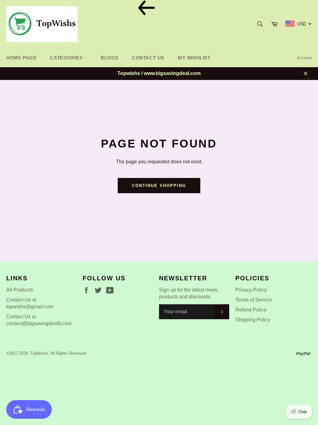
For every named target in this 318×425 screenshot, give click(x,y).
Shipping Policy (252, 319)
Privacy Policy (251, 289)
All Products (19, 289)
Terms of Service (253, 299)
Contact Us (148, 57)
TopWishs (39, 353)
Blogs (109, 57)
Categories (67, 57)
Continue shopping (159, 185)
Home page (21, 57)
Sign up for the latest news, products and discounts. (188, 293)
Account (304, 57)
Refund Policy (250, 309)
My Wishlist (194, 57)
